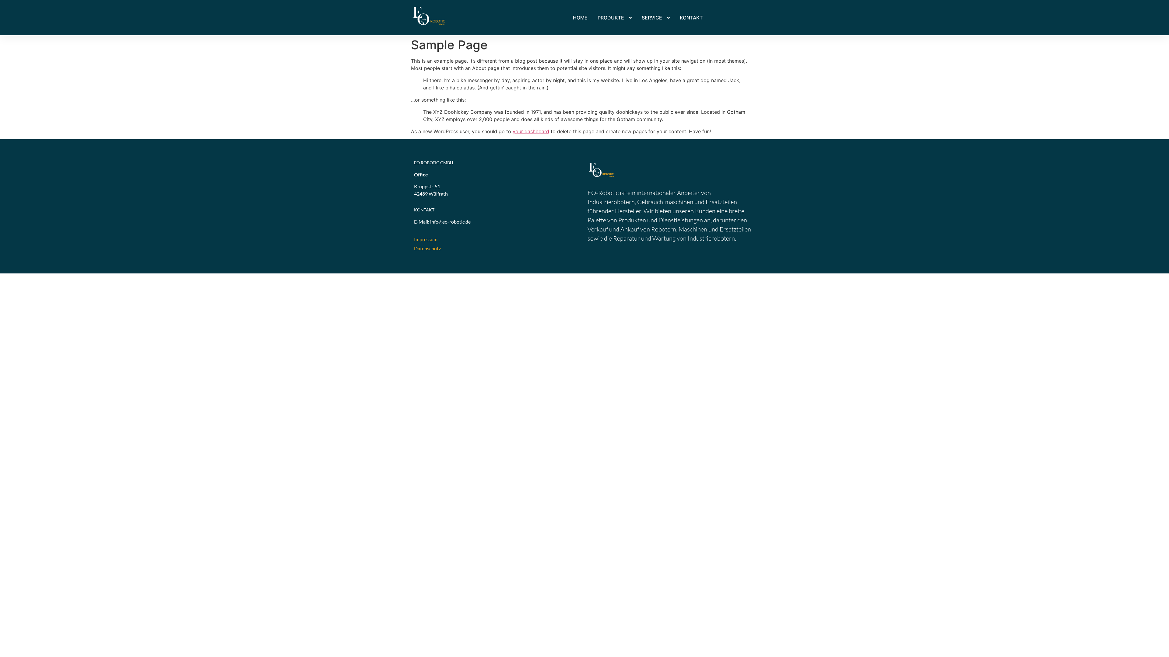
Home (580, 18)
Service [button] (652, 18)
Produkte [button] (611, 18)
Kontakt (691, 18)
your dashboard (531, 131)
